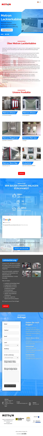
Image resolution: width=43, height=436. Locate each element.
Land (5, 342)
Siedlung (6, 348)
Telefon (6, 330)
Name (6, 324)
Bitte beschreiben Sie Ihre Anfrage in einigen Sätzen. (10, 369)
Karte (6, 406)
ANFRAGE (21, 173)
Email (6, 336)
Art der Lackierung (9, 354)
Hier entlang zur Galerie (21, 248)
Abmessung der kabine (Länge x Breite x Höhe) (10, 361)
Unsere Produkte (7, 30)
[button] (1, 34)
